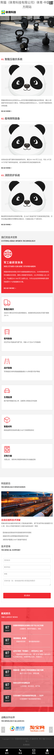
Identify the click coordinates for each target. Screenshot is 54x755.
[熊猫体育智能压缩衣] (27, 80)
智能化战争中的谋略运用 (21, 683)
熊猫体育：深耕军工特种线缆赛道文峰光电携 (28, 670)
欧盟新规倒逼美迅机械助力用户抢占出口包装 (28, 625)
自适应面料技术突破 (10, 520)
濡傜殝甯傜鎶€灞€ (19, 638)
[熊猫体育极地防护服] (27, 139)
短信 (34, 753)
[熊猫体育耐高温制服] (27, 196)
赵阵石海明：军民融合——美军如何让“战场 (28, 651)
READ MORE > (6, 111)
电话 (20, 753)
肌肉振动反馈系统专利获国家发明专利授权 (17, 533)
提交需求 (27, 595)
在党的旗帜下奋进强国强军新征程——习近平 (28, 696)
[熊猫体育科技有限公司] (8, 14)
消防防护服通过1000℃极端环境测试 (15, 540)
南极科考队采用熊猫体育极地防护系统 (15, 536)
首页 (7, 753)
